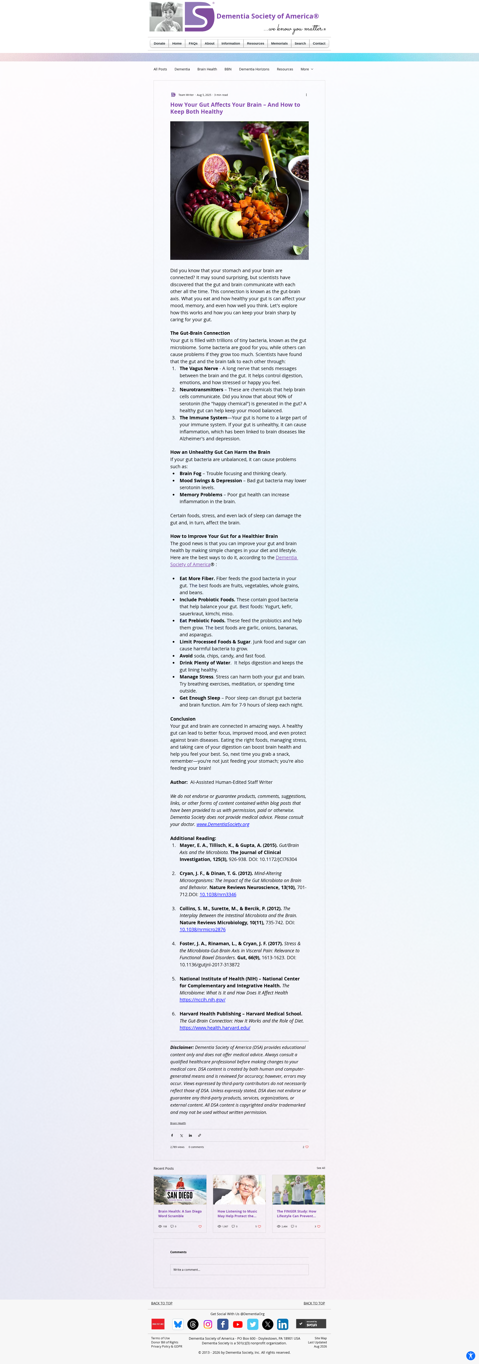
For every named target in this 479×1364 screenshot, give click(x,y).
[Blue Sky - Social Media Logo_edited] (178, 1324)
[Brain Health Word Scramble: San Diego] (180, 1189)
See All (321, 1168)
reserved (283, 1352)
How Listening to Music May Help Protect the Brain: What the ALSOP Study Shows (237, 1213)
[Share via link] (199, 1135)
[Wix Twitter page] (252, 1324)
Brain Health (207, 69)
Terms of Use (160, 1338)
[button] (209, 43)
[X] (267, 1324)
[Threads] (193, 1324)
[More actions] (306, 94)
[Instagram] (207, 1324)
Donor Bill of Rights (164, 1342)
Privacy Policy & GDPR (166, 1346)
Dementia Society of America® (267, 16)
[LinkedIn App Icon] (282, 1324)
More (305, 69)
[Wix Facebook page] (222, 1324)
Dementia (182, 69)
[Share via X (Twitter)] (181, 1135)
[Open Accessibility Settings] (470, 1355)
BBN (228, 69)
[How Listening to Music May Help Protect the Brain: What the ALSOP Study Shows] (239, 1189)
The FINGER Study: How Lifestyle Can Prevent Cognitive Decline (296, 1213)
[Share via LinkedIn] (190, 1135)
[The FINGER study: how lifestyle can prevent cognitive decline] (298, 1189)
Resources (285, 69)
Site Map (321, 1338)
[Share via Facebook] (172, 1135)
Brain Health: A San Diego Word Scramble (180, 1213)
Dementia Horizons (254, 69)
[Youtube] (237, 1324)
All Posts (160, 69)
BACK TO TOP (162, 1303)
